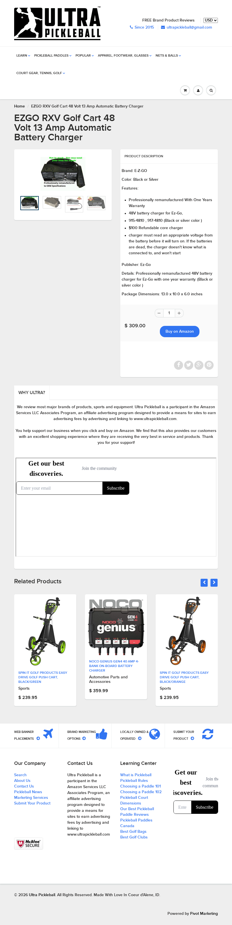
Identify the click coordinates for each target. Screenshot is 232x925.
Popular (83, 55)
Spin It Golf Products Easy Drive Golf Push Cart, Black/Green (42, 677)
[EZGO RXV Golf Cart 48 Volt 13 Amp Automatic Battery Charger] (63, 174)
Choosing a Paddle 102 (141, 792)
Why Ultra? (31, 392)
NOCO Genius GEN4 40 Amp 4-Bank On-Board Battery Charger (114, 666)
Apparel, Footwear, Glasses (123, 55)
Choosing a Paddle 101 (140, 786)
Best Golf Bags (133, 832)
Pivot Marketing (204, 914)
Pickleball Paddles (51, 55)
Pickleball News (28, 792)
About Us (22, 781)
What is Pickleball (135, 775)
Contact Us (24, 786)
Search (20, 775)
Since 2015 (144, 27)
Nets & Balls (167, 55)
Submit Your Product (32, 803)
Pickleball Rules (134, 781)
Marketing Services (31, 798)
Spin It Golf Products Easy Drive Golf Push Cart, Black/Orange (184, 677)
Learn (21, 55)
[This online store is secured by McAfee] (28, 844)
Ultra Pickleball (42, 895)
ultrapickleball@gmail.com (189, 27)
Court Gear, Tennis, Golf (39, 73)
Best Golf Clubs (134, 837)
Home (19, 106)
